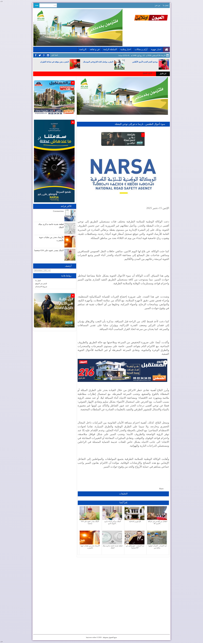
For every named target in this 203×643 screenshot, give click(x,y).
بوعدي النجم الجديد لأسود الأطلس (145, 62)
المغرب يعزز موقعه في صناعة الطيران (54, 62)
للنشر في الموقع (41, 284)
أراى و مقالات (141, 49)
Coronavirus (58, 211)
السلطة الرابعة (110, 49)
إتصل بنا (165, 5)
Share (161, 489)
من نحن (157, 5)
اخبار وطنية (125, 49)
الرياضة (82, 49)
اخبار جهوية (156, 49)
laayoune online (91, 637)
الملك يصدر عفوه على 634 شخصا (49, 250)
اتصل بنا (38, 280)
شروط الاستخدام (41, 287)
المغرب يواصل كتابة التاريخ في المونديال (98, 62)
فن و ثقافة (95, 49)
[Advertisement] (123, 576)
